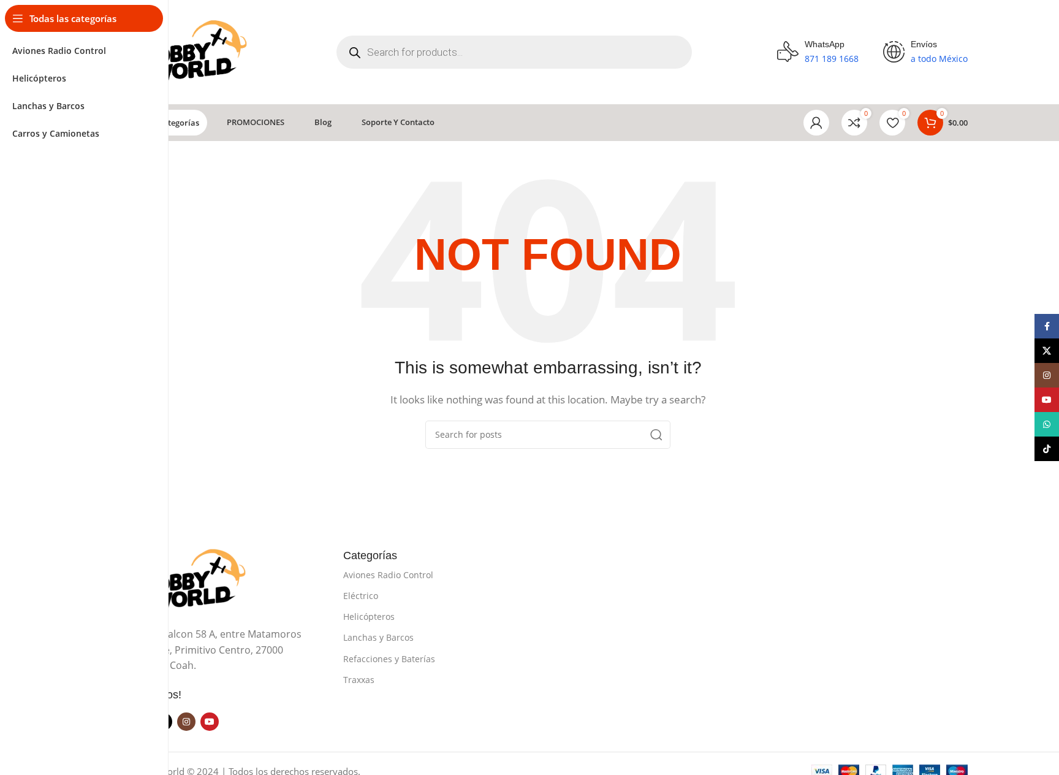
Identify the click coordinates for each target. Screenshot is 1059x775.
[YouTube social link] (209, 721)
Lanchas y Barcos (378, 637)
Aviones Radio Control (388, 575)
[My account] (816, 122)
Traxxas (358, 679)
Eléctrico (360, 595)
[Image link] (189, 579)
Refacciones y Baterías (389, 659)
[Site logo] (190, 51)
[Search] (656, 435)
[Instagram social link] (186, 721)
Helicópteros (369, 616)
